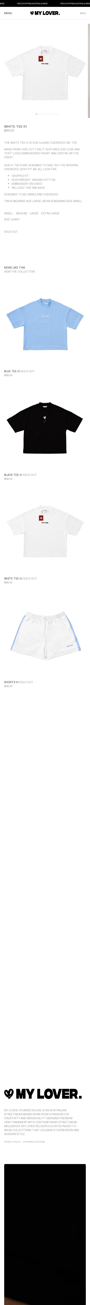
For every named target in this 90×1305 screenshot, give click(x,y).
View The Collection (19, 271)
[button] (36, 114)
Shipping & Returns (34, 1141)
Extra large (50, 213)
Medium (21, 213)
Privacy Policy (12, 1141)
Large (34, 213)
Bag (83, 13)
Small (8, 213)
